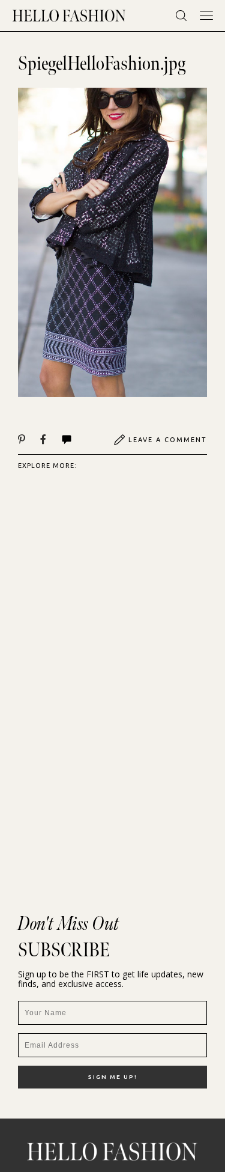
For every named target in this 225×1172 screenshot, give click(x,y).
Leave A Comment (167, 439)
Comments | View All (79, 440)
